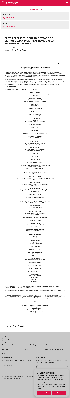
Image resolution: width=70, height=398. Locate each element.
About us (48, 345)
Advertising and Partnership (54, 349)
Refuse (59, 393)
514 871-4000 (10, 17)
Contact (26, 349)
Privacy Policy (22, 378)
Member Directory (30, 345)
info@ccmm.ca (10, 26)
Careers (5, 349)
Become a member (8, 345)
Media (4, 354)
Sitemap (29, 378)
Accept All (44, 393)
